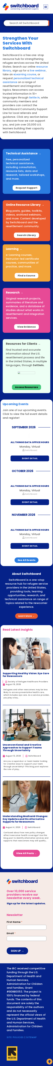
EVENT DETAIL (30, 458)
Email (11, 933)
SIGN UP (16, 951)
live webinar (38, 70)
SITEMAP (31, 1037)
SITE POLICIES (15, 1037)
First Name (15, 922)
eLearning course (25, 74)
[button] (45, 7)
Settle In (34, 97)
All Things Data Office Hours (30, 442)
